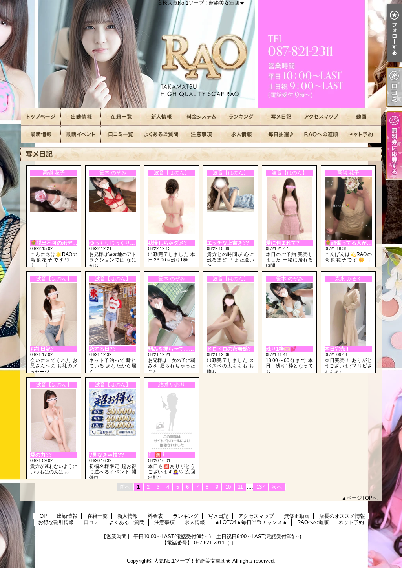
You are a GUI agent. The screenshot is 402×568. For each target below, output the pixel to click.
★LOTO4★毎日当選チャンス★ (281, 134)
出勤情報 (81, 117)
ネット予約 (361, 134)
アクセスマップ (321, 117)
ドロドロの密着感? (229, 349)
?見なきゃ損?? (106, 455)
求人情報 (241, 134)
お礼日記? (42, 349)
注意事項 (201, 134)
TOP (41, 117)
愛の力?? (41, 455)
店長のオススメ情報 (41, 134)
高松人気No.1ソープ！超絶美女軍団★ (201, 54)
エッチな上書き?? (228, 243)
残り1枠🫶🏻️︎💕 (281, 349)
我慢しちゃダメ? (167, 243)
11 (240, 487)
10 (228, 487)
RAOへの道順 (321, 134)
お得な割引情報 (81, 134)
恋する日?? (102, 349)
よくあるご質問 (161, 134)
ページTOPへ (362, 498)
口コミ (121, 134)
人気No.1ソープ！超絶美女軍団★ (192, 561)
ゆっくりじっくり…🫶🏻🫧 (118, 243)
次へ (277, 487)
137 (260, 487)
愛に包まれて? (283, 243)
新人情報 (161, 117)
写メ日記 (281, 117)
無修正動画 (361, 117)
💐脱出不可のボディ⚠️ (57, 243)
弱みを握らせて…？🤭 (174, 349)
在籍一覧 (121, 117)
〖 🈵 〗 (158, 455)
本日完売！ (337, 349)
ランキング (241, 117)
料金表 (201, 117)
